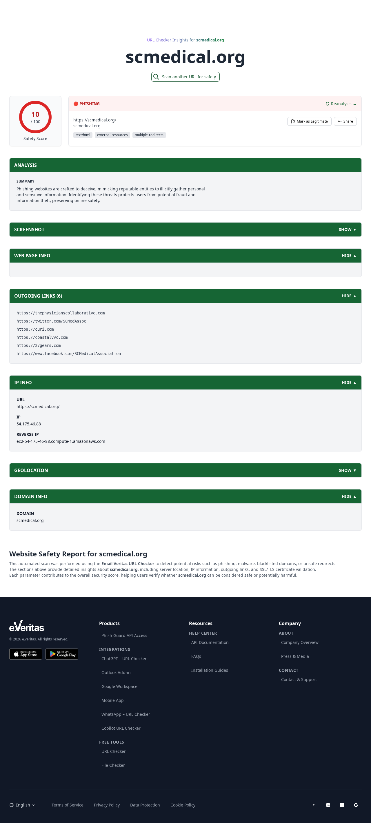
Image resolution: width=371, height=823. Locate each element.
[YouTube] (314, 805)
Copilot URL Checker (121, 728)
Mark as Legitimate (312, 121)
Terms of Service (67, 805)
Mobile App (112, 700)
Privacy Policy (107, 805)
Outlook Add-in (116, 672)
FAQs (196, 656)
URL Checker (113, 751)
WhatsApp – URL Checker (125, 714)
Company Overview (300, 642)
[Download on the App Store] (25, 654)
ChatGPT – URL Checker (124, 658)
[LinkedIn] (328, 805)
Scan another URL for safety (189, 76)
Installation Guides (209, 670)
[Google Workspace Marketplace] (356, 805)
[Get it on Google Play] (62, 654)
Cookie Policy (182, 805)
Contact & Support (299, 679)
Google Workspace (119, 686)
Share (348, 121)
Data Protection (145, 805)
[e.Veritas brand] (43, 625)
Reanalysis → (344, 103)
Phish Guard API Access (124, 635)
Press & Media (295, 656)
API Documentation (210, 642)
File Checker (113, 765)
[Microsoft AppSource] (342, 805)
